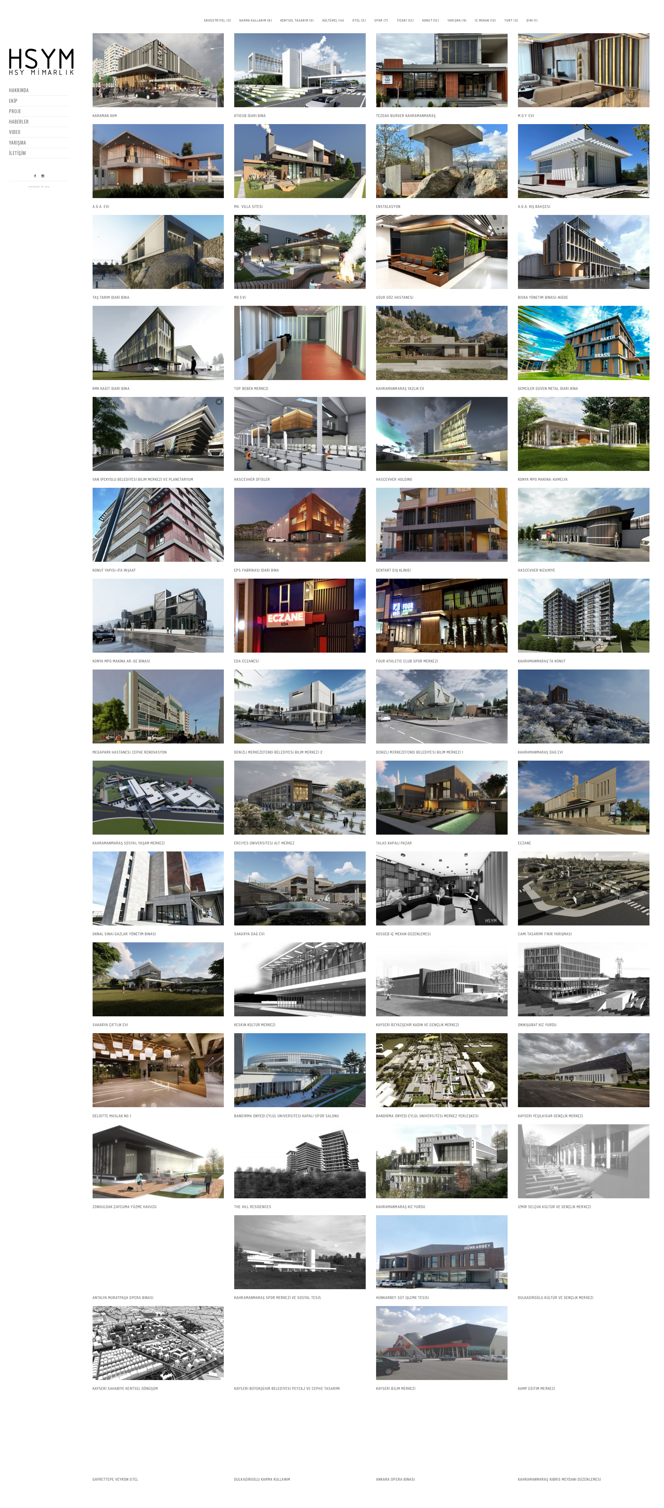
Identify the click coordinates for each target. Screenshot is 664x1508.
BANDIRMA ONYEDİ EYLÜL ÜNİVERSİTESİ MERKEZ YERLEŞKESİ (427, 1116)
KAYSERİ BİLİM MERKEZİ (396, 1388)
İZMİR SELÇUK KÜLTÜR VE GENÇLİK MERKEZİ (554, 1207)
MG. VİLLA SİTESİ (248, 206)
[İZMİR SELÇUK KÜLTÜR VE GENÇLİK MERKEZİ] (583, 1161)
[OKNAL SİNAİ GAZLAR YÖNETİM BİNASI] (158, 888)
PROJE (15, 111)
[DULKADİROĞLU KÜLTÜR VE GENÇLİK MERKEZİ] (583, 1252)
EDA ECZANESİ (246, 661)
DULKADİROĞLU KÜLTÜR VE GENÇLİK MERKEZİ (555, 1298)
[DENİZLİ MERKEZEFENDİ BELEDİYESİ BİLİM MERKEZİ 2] (300, 706)
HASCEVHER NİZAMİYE (536, 570)
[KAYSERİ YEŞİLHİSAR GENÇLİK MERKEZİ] (583, 1070)
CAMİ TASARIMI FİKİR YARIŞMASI (545, 934)
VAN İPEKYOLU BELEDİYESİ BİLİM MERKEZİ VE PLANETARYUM (143, 479)
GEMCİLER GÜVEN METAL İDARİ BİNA (548, 388)
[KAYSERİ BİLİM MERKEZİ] (442, 1343)
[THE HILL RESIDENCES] (300, 1161)
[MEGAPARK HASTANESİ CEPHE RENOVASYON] (158, 706)
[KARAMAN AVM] (158, 70)
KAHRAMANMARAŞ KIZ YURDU (400, 1207)
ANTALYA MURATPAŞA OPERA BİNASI (123, 1298)
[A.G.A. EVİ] (158, 161)
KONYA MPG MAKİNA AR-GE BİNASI (121, 661)
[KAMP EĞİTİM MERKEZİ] (583, 1343)
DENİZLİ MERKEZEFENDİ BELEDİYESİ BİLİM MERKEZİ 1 (419, 752)
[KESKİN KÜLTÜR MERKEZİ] (300, 979)
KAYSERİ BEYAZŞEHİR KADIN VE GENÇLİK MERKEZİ (417, 1025)
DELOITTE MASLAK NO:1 (112, 1116)
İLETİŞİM (17, 153)
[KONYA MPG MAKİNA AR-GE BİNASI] (158, 616)
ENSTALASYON (388, 206)
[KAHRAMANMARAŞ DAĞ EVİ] (583, 706)
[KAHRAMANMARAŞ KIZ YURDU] (442, 1161)
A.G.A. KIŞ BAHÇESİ (534, 206)
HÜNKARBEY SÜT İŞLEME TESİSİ (402, 1298)
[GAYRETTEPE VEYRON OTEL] (158, 1434)
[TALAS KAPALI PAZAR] (442, 798)
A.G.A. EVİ (101, 206)
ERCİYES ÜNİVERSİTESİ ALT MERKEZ (264, 843)
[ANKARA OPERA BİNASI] (442, 1434)
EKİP (13, 100)
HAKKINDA (19, 90)
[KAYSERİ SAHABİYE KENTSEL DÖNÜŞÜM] (158, 1343)
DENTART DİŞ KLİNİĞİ (393, 570)
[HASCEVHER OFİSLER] (300, 434)
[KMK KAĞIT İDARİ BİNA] (158, 343)
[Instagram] (42, 176)
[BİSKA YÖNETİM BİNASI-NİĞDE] (583, 252)
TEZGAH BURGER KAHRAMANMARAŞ (406, 116)
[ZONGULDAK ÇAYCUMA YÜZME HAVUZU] (158, 1161)
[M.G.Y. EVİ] (583, 70)
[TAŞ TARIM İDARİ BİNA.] (158, 252)
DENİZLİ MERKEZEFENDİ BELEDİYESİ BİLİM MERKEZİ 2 (278, 752)
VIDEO (14, 132)
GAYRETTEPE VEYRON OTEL (115, 1479)
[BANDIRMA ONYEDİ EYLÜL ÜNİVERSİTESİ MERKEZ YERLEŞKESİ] (442, 1070)
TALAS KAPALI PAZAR (394, 843)
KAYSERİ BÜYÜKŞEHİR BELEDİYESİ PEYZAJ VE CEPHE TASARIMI (287, 1388)
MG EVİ (240, 297)
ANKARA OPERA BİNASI (395, 1479)
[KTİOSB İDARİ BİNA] (300, 70)
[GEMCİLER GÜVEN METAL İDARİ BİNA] (583, 343)
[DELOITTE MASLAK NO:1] (158, 1070)
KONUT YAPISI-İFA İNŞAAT (114, 570)
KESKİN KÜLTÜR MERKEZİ (254, 1025)
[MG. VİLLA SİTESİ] (300, 161)
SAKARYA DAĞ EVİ (249, 934)
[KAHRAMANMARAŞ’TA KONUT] (583, 616)
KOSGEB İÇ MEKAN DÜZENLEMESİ (403, 934)
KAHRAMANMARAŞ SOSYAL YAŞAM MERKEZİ (129, 843)
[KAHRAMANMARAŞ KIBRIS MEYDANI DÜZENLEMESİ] (583, 1434)
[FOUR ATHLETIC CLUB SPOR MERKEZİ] (442, 616)
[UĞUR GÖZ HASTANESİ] (442, 252)
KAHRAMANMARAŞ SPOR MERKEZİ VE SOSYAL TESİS (277, 1298)
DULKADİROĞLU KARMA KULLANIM (262, 1479)
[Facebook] (35, 176)
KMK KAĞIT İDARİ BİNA (111, 388)
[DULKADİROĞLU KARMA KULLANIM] (300, 1434)
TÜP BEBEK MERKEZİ (251, 388)
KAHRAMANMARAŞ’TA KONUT (542, 661)
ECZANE (524, 843)
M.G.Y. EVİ (526, 116)
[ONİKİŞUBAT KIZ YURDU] (583, 979)
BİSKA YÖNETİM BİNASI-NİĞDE (543, 297)
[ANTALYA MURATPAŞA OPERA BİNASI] (158, 1252)
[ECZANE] (583, 798)
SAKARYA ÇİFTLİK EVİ (110, 1025)
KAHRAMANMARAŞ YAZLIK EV (400, 388)
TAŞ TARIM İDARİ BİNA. (111, 297)
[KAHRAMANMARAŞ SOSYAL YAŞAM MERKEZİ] (158, 798)
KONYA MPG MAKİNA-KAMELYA (543, 479)
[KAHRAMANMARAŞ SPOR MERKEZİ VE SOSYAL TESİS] (300, 1252)
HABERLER (19, 121)
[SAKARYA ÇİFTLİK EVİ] (158, 979)
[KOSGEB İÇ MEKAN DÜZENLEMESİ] (442, 888)
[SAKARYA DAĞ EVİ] (300, 888)
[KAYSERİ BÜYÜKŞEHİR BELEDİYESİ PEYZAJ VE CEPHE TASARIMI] (300, 1343)
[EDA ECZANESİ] (300, 616)
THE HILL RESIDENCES (252, 1207)
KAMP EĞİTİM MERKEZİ (536, 1388)
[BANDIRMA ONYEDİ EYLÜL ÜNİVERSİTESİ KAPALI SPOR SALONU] (300, 1070)
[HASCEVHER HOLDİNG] (442, 434)
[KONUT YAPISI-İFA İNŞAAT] (158, 525)
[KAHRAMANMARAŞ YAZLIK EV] (442, 343)
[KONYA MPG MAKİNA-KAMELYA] (583, 434)
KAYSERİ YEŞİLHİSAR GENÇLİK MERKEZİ (550, 1116)
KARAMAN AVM (105, 116)
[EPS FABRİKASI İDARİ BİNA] (300, 525)
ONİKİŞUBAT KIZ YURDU (537, 1025)
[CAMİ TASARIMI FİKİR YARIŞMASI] (583, 888)
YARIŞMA (17, 142)
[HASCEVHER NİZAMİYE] (583, 525)
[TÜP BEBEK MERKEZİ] (300, 343)
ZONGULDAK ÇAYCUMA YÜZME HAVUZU (125, 1207)
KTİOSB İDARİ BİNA (250, 116)
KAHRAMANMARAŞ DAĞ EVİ (540, 752)
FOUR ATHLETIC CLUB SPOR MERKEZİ (407, 661)
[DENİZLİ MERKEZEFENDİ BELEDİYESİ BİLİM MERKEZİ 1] (442, 706)
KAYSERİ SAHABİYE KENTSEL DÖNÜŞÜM (125, 1388)
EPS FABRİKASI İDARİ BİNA (256, 570)
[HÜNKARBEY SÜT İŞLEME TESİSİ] (442, 1252)
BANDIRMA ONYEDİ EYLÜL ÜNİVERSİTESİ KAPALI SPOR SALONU (286, 1116)
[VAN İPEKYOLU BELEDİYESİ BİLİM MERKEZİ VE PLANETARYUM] (158, 434)
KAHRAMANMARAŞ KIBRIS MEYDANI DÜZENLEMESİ (559, 1479)
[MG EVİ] (300, 252)
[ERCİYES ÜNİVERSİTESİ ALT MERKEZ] (300, 798)
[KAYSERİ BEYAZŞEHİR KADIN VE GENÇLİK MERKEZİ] (442, 979)
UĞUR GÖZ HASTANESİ (394, 297)
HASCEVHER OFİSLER (252, 479)
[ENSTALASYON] (442, 161)
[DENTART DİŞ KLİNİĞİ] (442, 525)
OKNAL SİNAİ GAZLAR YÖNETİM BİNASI (124, 934)
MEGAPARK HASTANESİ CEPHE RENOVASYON (130, 752)
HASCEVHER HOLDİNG (394, 479)
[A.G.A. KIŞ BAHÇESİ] (583, 161)
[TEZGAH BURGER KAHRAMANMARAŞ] (442, 70)
